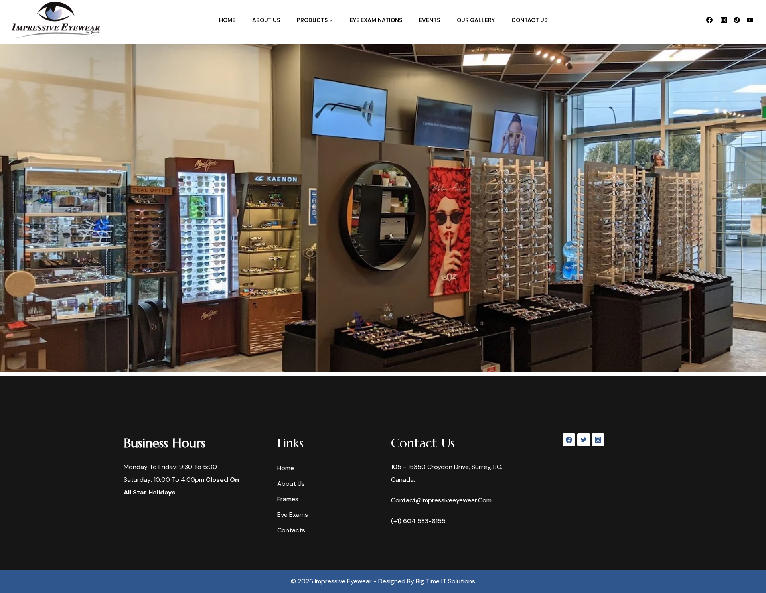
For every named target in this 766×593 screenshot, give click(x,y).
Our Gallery (476, 20)
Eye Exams (292, 514)
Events (429, 20)
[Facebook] (709, 20)
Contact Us (529, 20)
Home (227, 20)
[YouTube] (750, 20)
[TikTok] (737, 20)
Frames (287, 499)
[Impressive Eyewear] (55, 20)
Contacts (291, 530)
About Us (266, 20)
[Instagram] (723, 20)
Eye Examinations (376, 20)
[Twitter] (583, 439)
